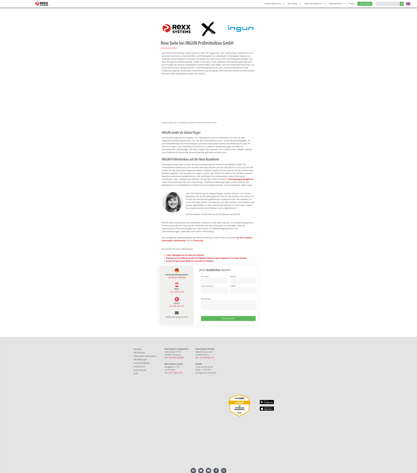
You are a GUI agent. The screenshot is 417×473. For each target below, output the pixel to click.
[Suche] (402, 4)
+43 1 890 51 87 (177, 291)
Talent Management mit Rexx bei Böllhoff (185, 255)
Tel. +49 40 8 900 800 (174, 357)
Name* (233, 276)
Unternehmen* (207, 286)
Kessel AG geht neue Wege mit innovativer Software (189, 261)
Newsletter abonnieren (145, 356)
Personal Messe (141, 363)
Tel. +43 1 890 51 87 (173, 372)
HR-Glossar (139, 352)
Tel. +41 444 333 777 (205, 357)
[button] (274, 3)
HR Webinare (140, 359)
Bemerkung (205, 299)
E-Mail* (233, 286)
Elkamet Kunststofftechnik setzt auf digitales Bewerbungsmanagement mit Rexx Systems (206, 258)
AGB (136, 373)
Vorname (205, 276)
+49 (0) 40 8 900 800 (177, 277)
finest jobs (198, 240)
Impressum (139, 366)
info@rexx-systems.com (177, 317)
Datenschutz (140, 369)
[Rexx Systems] (239, 405)
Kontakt (137, 349)
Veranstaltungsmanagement (240, 179)
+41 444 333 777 (176, 306)
